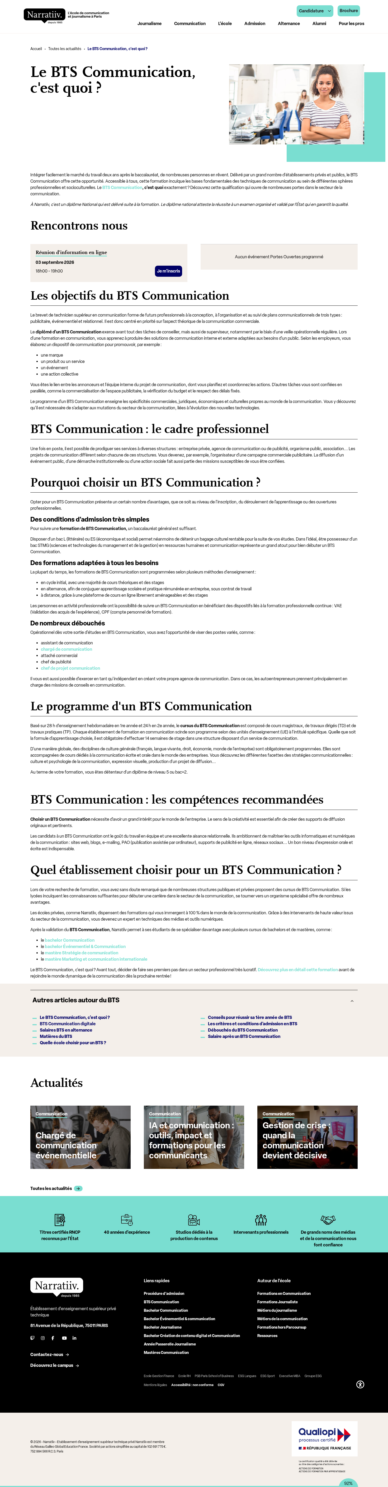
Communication (190, 23)
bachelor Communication (69, 940)
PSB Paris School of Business (214, 1376)
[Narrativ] (66, 16)
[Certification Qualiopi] (325, 1446)
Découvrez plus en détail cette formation (298, 969)
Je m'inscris (168, 271)
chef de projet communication (70, 668)
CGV (221, 1385)
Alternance (289, 23)
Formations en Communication (284, 1293)
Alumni (319, 23)
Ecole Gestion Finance (159, 1376)
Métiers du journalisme (277, 1310)
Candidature (311, 10)
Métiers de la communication (282, 1319)
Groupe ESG (313, 1376)
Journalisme (150, 23)
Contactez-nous (46, 1354)
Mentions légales (155, 1385)
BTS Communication (122, 187)
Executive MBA (289, 1376)
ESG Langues (247, 1376)
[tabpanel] (59, 1231)
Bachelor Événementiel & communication (179, 1319)
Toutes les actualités (64, 49)
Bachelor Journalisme (163, 1327)
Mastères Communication (166, 1352)
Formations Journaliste (277, 1302)
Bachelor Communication (166, 1310)
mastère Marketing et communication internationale (96, 959)
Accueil (36, 49)
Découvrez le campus (51, 1365)
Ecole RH (184, 1376)
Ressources (267, 1336)
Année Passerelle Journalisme (170, 1344)
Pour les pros (351, 23)
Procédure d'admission (164, 1293)
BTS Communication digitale (68, 1023)
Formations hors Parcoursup (281, 1327)
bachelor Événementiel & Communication (85, 946)
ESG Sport (268, 1376)
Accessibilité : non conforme (192, 1385)
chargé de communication (66, 649)
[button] (360, 1384)
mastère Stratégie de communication (81, 952)
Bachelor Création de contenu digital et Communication (192, 1336)
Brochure (349, 10)
